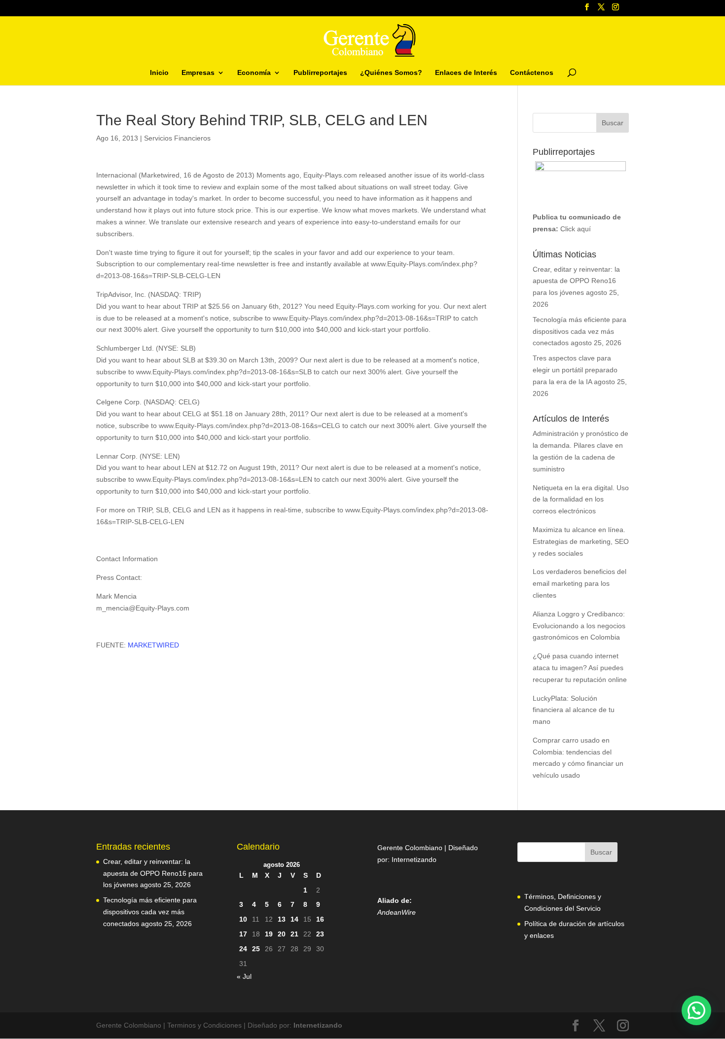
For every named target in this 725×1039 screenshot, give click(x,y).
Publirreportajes (320, 72)
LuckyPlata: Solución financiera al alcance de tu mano (574, 710)
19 (269, 934)
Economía (254, 72)
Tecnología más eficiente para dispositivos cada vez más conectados (579, 331)
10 (243, 919)
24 (243, 949)
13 (282, 919)
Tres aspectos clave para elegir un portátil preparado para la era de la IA (575, 370)
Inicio (159, 72)
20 (282, 934)
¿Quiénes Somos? (391, 72)
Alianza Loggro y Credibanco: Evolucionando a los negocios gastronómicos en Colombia (579, 626)
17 (243, 934)
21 (294, 934)
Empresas (198, 72)
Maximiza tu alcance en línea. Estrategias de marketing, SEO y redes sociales (581, 541)
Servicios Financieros (177, 138)
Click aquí (575, 229)
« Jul (244, 976)
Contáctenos (531, 72)
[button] (696, 1010)
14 (294, 919)
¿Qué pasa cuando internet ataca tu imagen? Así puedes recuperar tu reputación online (580, 667)
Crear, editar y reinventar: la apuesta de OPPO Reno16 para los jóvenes (576, 281)
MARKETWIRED (153, 645)
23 (320, 934)
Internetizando (414, 859)
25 (256, 949)
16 (320, 919)
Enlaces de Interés (466, 72)
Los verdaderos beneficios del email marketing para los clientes (579, 583)
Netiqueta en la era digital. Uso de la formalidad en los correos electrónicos (581, 499)
